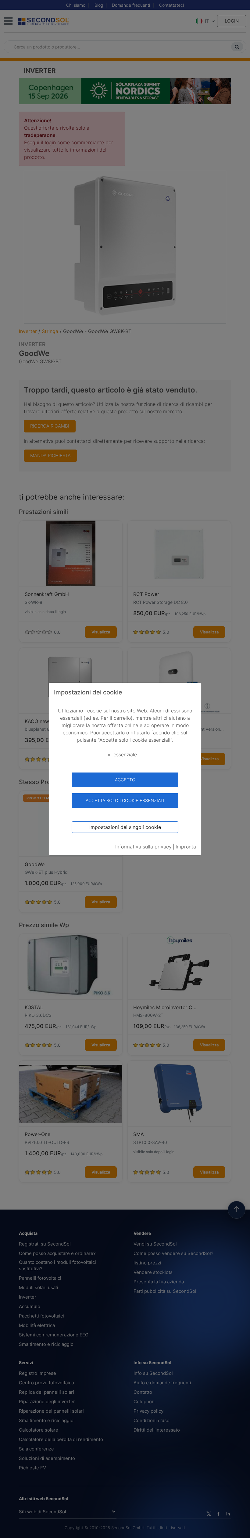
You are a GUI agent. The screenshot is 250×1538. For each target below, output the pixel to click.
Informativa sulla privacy (143, 847)
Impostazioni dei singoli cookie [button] (125, 827)
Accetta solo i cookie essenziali (125, 800)
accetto (125, 779)
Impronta (186, 847)
